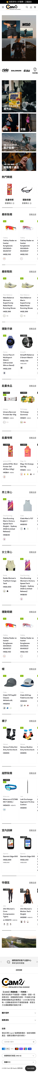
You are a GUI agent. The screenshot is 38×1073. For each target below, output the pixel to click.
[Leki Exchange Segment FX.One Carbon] (27, 786)
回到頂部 (19, 970)
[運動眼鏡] (26, 189)
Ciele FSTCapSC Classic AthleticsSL (9, 697)
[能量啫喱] (9, 189)
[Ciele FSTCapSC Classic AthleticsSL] (10, 682)
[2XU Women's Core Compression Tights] (10, 896)
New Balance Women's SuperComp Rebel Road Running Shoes (9, 303)
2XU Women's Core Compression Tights (9, 913)
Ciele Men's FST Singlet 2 (26, 519)
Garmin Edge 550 (27, 856)
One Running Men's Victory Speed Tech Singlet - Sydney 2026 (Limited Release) (10, 525)
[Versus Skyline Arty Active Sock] (27, 734)
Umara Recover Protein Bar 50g (9, 413)
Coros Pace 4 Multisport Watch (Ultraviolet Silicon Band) (8, 360)
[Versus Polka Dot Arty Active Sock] (10, 734)
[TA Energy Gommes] (27, 399)
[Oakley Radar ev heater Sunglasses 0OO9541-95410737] (10, 227)
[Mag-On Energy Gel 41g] (27, 451)
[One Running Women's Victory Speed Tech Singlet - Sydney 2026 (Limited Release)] (27, 565)
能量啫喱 (9, 199)
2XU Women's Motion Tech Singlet (26, 911)
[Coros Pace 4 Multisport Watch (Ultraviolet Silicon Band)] (10, 342)
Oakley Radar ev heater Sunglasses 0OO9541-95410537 (27, 245)
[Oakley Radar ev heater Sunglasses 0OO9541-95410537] (27, 227)
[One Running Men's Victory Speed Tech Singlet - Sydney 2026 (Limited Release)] (10, 505)
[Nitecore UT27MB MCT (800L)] (10, 786)
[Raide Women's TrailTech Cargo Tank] (10, 565)
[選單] (3, 7)
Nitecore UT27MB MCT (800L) (10, 800)
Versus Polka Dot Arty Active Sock (10, 748)
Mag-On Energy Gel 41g (27, 465)
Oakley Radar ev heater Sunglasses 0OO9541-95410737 (10, 245)
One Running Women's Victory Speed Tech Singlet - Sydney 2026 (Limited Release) (27, 584)
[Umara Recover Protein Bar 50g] (10, 399)
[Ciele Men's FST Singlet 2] (27, 505)
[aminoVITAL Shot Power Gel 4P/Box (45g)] (10, 451)
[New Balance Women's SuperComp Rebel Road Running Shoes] (10, 284)
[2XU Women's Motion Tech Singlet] (27, 896)
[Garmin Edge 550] (27, 843)
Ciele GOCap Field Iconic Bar (26, 696)
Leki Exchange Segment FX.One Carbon (27, 802)
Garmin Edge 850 (10, 856)
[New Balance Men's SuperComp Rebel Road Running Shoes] (27, 284)
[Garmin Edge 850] (10, 843)
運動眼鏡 (27, 199)
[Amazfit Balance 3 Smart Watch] (27, 342)
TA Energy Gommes (24, 413)
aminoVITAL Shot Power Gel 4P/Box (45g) (10, 466)
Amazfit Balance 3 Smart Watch (27, 356)
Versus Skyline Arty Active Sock (27, 748)
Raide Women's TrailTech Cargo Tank (9, 581)
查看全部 (32, 214)
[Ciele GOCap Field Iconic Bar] (27, 682)
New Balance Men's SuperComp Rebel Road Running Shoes (26, 303)
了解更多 (29, 2)
